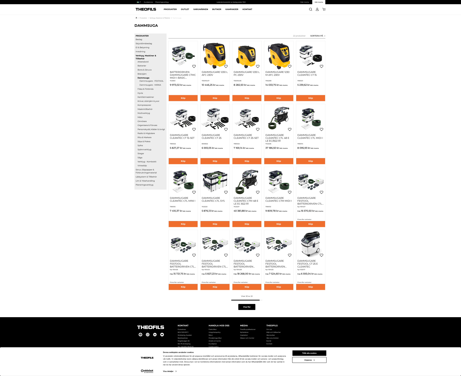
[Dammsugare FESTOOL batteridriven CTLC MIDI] (310, 181)
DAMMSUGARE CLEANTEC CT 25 (211, 136)
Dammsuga (143, 78)
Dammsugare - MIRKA (150, 85)
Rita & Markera (144, 137)
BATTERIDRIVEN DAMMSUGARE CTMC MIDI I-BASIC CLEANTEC (183, 76)
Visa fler (247, 307)
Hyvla (140, 93)
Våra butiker (270, 335)
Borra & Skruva (145, 70)
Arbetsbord (143, 62)
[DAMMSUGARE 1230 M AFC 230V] (278, 55)
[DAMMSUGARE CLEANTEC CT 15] (310, 55)
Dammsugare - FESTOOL (152, 81)
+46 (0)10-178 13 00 (187, 347)
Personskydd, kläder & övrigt (151, 129)
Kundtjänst (213, 344)
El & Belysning (142, 47)
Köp (183, 98)
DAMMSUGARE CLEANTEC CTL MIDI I (310, 136)
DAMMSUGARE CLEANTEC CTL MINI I (182, 199)
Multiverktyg (144, 113)
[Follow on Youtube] (162, 334)
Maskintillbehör (145, 109)
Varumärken (200, 9)
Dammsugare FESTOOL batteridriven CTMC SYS (275, 265)
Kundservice (148, 2)
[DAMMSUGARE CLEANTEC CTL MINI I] (183, 181)
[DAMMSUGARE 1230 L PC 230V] (246, 55)
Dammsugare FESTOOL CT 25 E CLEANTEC (307, 263)
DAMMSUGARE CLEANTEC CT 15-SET (182, 136)
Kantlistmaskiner (146, 97)
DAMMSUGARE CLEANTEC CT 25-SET (246, 136)
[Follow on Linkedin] (154, 334)
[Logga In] (317, 9)
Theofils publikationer (248, 329)
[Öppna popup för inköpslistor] (194, 66)
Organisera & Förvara (147, 125)
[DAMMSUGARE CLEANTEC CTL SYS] (214, 181)
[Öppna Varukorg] (323, 9)
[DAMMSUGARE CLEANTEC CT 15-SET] (183, 118)
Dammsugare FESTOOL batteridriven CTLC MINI (183, 265)
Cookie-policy (214, 347)
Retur (211, 335)
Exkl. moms (304, 2)
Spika (140, 145)
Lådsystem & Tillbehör (146, 177)
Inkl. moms (319, 2)
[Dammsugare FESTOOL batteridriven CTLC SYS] (214, 244)
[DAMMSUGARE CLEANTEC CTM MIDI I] (278, 181)
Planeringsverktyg (162, 2)
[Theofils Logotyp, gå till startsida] (146, 9)
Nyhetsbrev (244, 332)
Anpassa (308, 360)
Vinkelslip (142, 165)
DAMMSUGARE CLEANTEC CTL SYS (213, 199)
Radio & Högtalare (146, 133)
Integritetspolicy (215, 332)
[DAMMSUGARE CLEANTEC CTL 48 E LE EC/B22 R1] (278, 118)
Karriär (268, 341)
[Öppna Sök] (310, 9)
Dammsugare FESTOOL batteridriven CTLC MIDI (310, 202)
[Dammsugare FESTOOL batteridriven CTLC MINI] (183, 244)
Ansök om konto (215, 341)
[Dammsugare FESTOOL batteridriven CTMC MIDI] (246, 244)
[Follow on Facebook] (140, 334)
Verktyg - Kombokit (147, 162)
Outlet (185, 9)
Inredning (140, 51)
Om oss (269, 329)
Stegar (141, 153)
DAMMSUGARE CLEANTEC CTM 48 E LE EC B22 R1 (246, 201)
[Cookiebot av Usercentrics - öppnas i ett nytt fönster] (147, 371)
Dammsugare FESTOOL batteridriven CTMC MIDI (243, 265)
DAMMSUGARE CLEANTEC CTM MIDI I (278, 199)
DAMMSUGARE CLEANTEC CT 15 (307, 73)
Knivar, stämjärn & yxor (148, 101)
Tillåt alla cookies (309, 353)
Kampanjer (231, 9)
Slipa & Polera (144, 141)
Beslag (139, 39)
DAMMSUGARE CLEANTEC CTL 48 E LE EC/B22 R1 (277, 138)
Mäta (140, 117)
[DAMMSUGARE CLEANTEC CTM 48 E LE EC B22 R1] (246, 181)
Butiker (216, 9)
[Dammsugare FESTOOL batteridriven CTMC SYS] (278, 244)
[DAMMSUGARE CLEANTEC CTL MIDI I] (310, 118)
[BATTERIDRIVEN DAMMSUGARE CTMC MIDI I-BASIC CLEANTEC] (183, 55)
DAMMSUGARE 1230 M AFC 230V (277, 73)
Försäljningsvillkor (215, 338)
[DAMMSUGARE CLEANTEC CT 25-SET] (246, 118)
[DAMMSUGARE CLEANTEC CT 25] (214, 118)
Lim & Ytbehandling (145, 181)
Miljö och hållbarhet (273, 332)
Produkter (170, 9)
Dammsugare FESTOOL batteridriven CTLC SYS (215, 265)
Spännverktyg (144, 149)
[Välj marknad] (139, 2)
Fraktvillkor (213, 329)
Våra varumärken (272, 338)
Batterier (142, 66)
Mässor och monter (247, 338)
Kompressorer (144, 105)
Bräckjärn (142, 74)
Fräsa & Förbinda (145, 89)
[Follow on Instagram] (147, 334)
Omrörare (142, 121)
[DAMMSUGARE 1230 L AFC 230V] (214, 55)
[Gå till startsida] (136, 18)
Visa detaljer (168, 371)
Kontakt (247, 9)
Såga (140, 157)
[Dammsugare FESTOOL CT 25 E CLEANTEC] (310, 244)
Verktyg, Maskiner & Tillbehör (160, 18)
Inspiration (244, 335)
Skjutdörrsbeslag (144, 43)
